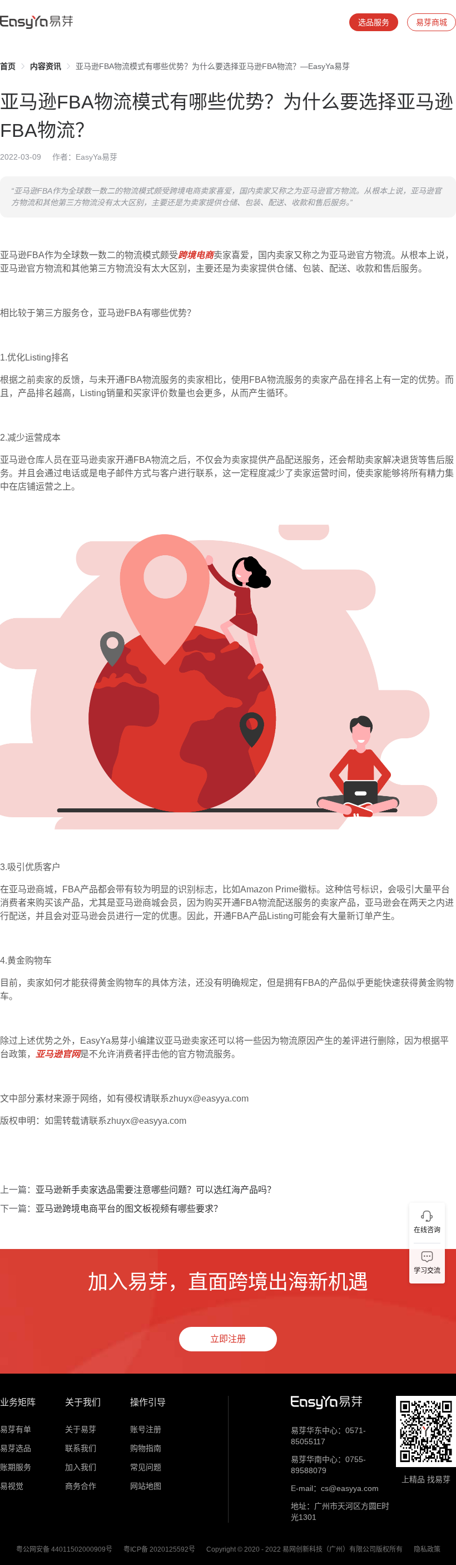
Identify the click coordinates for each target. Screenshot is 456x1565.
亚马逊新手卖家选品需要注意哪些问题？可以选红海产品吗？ (156, 1189)
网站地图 (145, 1486)
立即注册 (228, 1339)
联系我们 (80, 1448)
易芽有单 (15, 1429)
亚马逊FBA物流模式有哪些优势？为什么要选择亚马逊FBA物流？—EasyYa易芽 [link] (213, 66)
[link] (8, 66)
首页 (8, 66)
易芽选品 (15, 1448)
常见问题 (145, 1467)
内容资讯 (45, 66)
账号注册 (145, 1429)
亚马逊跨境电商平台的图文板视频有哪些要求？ (129, 1208)
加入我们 (80, 1467)
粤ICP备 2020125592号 (159, 1549)
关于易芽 (80, 1429)
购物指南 (145, 1448)
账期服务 (15, 1467)
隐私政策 (427, 1549)
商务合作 (80, 1486)
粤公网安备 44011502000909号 (64, 1549)
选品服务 (373, 22)
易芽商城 (431, 22)
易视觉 (11, 1486)
